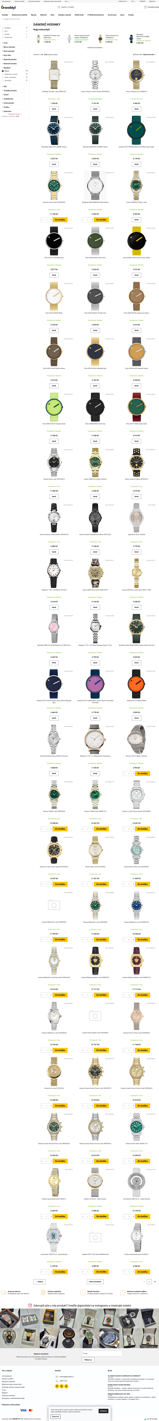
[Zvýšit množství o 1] (51, 219)
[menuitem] (5, 15)
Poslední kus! (16, 37)
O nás (4, 1390)
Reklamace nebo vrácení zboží (52, 1)
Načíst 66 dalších (95, 1282)
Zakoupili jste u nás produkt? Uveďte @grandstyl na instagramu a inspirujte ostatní (82, 1305)
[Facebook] (57, 1386)
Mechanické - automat (16, 74)
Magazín (5, 1393)
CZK (132, 1)
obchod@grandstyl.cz (66, 1377)
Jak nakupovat (6, 1)
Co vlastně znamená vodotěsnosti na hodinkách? (124, 1376)
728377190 (63, 1381)
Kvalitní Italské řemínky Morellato (119, 1385)
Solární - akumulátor (16, 77)
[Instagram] (66, 1386)
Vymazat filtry (14, 114)
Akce (16, 31)
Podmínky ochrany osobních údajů (13, 1387)
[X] (61, 1386)
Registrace (152, 1)
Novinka (16, 34)
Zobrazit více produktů (94, 47)
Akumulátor (16, 80)
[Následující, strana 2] (149, 1281)
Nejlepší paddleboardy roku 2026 (119, 1394)
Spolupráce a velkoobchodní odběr (13, 1398)
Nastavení (55, 1416)
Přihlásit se (88, 1360)
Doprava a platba (19, 1)
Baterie (16, 71)
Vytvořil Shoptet (152, 1419)
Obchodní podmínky (34, 1)
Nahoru (40, 1282)
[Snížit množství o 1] (42, 219)
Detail (54, 109)
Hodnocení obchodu (8, 1395)
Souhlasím (103, 1411)
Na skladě (16, 28)
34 (155, 1282)
